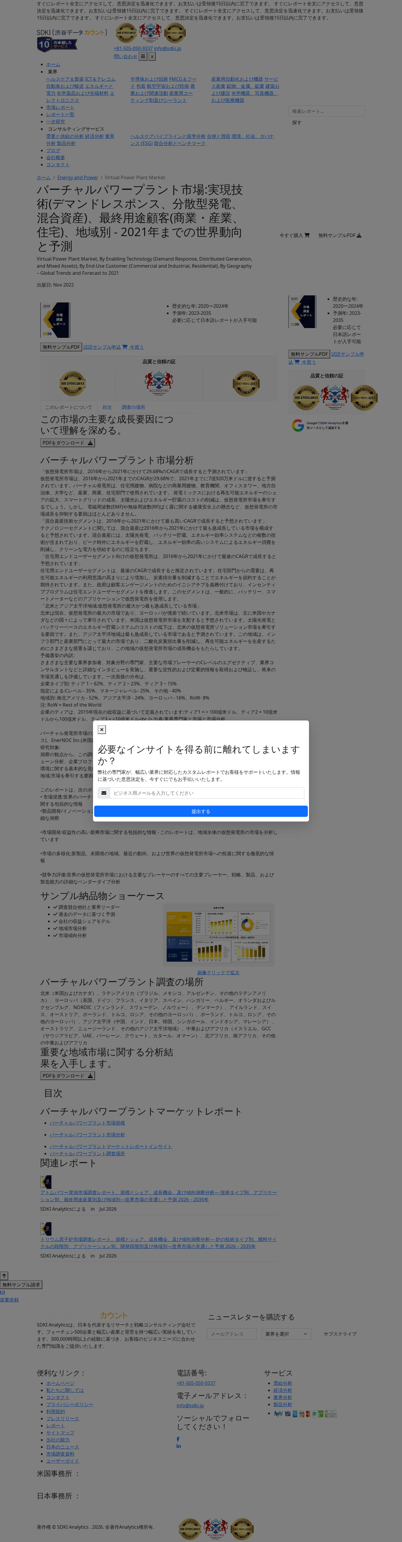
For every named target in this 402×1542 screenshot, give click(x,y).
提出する (201, 811)
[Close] (102, 729)
